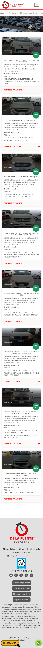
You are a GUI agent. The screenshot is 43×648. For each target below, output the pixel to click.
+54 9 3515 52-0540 (22, 552)
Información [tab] (12, 13)
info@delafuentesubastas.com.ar (23, 556)
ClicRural (21, 640)
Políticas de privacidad (21, 583)
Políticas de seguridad (22, 588)
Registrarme (9, 643)
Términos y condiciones (21, 594)
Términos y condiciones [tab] (28, 13)
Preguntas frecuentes (21, 600)
